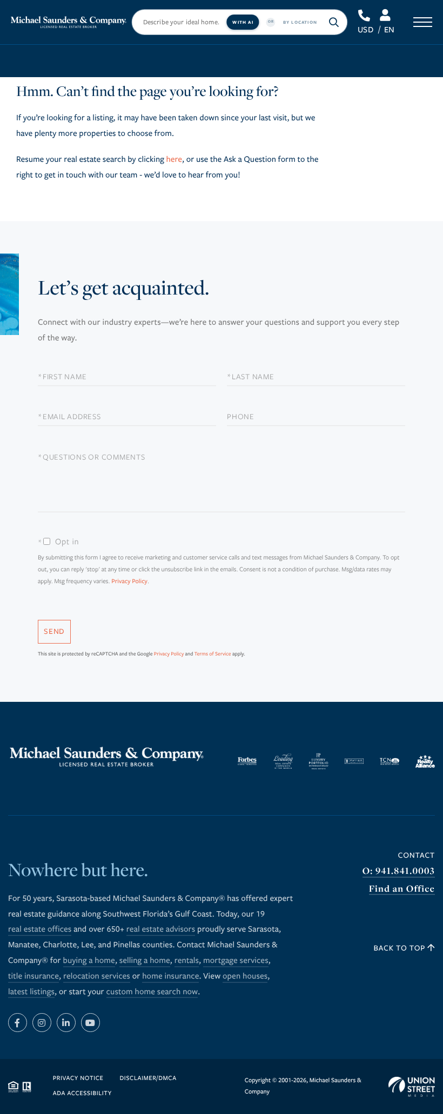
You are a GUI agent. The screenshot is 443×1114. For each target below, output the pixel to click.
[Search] (334, 22)
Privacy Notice (78, 1078)
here (174, 160)
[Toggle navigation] (422, 22)
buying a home (89, 961)
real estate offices (39, 929)
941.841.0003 (365, 16)
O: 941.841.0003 (399, 871)
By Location (300, 22)
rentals (186, 961)
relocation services (96, 976)
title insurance (33, 976)
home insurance (170, 976)
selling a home (144, 961)
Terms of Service (212, 654)
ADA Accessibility (82, 1093)
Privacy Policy (129, 581)
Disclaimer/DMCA (147, 1078)
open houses (245, 976)
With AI (242, 22)
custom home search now (152, 992)
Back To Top (401, 948)
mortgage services (236, 961)
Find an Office (402, 889)
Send (54, 631)
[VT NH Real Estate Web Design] (411, 1087)
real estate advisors (161, 929)
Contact (416, 855)
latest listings (31, 992)
